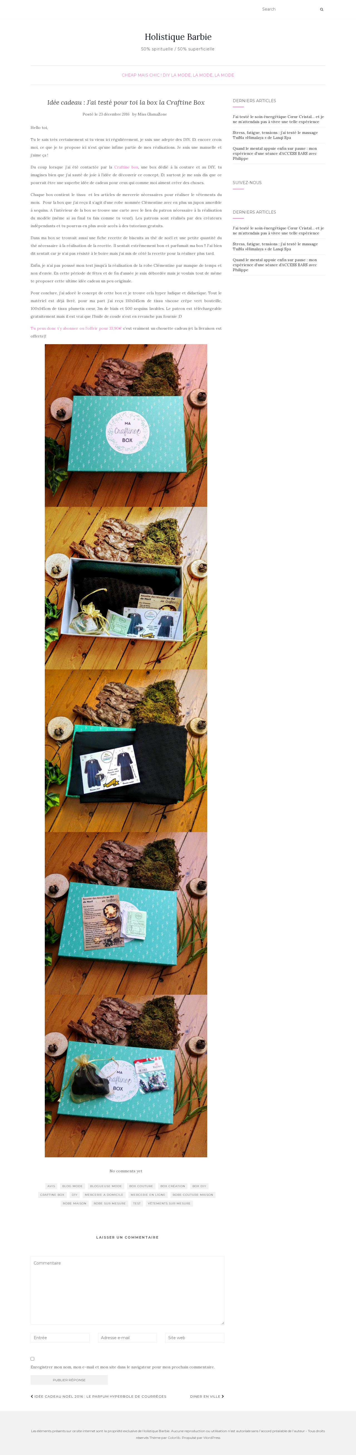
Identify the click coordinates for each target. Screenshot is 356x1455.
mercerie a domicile (104, 1195)
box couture (141, 1186)
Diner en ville (206, 1396)
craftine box (52, 1195)
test (137, 1203)
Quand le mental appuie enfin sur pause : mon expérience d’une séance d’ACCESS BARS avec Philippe (275, 153)
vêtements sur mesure (169, 1203)
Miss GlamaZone (152, 114)
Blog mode (72, 1186)
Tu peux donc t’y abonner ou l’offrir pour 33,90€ (77, 328)
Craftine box (126, 167)
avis (51, 1186)
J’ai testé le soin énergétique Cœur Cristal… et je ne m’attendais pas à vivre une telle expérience (278, 119)
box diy (199, 1186)
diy (75, 1195)
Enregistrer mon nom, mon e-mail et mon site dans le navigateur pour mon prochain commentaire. (123, 1367)
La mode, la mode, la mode (202, 75)
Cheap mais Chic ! (142, 75)
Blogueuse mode (106, 1186)
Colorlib (174, 1438)
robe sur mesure (110, 1203)
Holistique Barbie (178, 37)
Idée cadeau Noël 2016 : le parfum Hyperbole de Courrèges (99, 1396)
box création (172, 1186)
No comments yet (126, 1170)
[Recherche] (321, 9)
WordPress (211, 1438)
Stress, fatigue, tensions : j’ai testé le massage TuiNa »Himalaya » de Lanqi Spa (275, 135)
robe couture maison (193, 1195)
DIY (166, 75)
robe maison (74, 1203)
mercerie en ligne (148, 1195)
